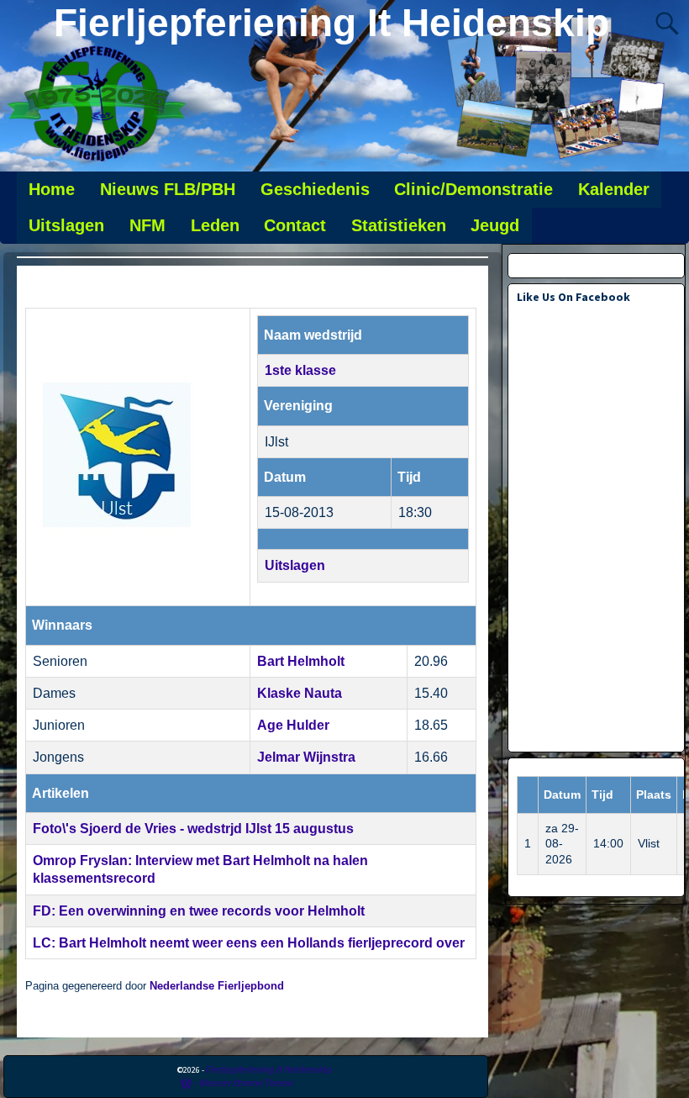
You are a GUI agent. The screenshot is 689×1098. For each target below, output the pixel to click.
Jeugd (495, 225)
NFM (147, 225)
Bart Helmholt (300, 661)
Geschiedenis (315, 189)
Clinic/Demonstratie (473, 189)
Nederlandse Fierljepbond (217, 986)
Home (52, 189)
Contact (295, 225)
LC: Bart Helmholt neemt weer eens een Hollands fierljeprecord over (249, 943)
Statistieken (398, 225)
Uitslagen (66, 225)
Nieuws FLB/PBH (167, 189)
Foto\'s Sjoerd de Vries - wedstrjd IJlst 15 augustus (193, 828)
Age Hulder (293, 725)
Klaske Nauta (299, 693)
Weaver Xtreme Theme (246, 1082)
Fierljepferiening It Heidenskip (331, 23)
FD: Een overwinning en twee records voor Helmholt (199, 911)
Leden (215, 225)
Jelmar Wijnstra (306, 757)
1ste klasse (300, 370)
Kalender (614, 189)
